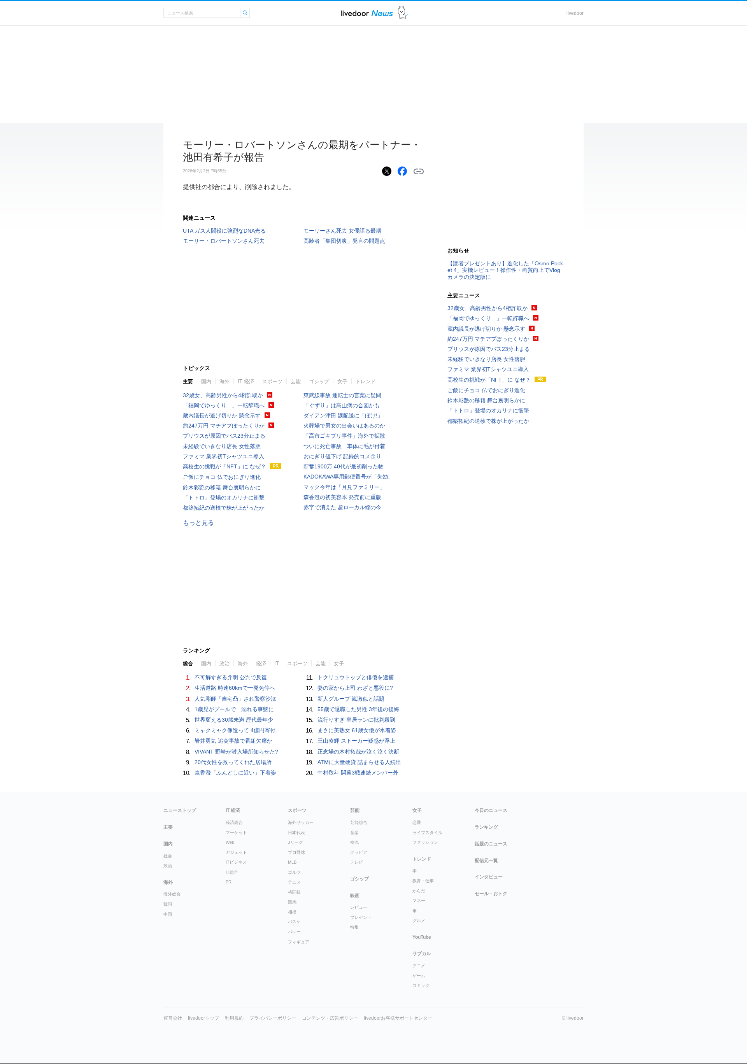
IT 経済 (246, 381)
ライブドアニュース (367, 13)
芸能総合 (358, 822)
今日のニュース (491, 810)
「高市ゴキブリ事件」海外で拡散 (344, 436)
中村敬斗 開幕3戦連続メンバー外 (357, 773)
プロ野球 (296, 852)
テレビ (356, 862)
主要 (188, 381)
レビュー (358, 907)
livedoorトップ (203, 1018)
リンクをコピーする (418, 171)
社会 (167, 856)
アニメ (418, 965)
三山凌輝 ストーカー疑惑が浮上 (356, 741)
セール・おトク (491, 893)
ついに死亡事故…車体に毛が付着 (344, 446)
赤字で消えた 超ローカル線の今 (342, 507)
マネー (418, 900)
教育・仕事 (423, 880)
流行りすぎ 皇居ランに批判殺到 (356, 720)
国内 (206, 381)
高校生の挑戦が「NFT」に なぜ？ (224, 466)
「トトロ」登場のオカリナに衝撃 (224, 497)
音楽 (354, 832)
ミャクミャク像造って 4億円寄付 (235, 730)
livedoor (575, 13)
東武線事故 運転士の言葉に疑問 (342, 395)
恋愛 (416, 822)
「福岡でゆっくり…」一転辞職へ (224, 405)
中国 (167, 914)
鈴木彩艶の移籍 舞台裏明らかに (222, 487)
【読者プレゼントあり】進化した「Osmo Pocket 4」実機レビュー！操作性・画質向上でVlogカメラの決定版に (505, 270)
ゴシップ (319, 381)
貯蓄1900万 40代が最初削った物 (343, 466)
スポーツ (272, 381)
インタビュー (489, 877)
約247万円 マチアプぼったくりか (224, 425)
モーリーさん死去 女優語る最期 (342, 231)
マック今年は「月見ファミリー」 (344, 487)
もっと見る (198, 522)
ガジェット (236, 852)
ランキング (486, 827)
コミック (421, 985)
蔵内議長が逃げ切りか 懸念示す (222, 415)
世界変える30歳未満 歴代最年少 (234, 720)
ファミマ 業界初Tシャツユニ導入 (223, 456)
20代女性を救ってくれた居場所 (233, 762)
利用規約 (234, 1018)
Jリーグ (295, 842)
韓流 (354, 842)
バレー (294, 931)
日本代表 (296, 832)
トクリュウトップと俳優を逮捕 (355, 677)
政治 (167, 865)
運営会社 (172, 1018)
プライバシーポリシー (272, 1018)
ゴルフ (294, 872)
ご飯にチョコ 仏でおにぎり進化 (222, 477)
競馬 (292, 901)
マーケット (236, 832)
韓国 (167, 904)
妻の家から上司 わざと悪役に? (355, 688)
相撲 (292, 912)
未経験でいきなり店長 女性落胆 (222, 446)
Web (230, 842)
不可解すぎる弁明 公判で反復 (231, 677)
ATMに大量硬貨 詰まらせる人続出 (359, 762)
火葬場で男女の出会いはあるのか (344, 425)
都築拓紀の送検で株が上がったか (224, 508)
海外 (224, 381)
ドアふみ (403, 13)
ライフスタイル (427, 832)
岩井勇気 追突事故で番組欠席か (233, 741)
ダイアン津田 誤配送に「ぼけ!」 (343, 415)
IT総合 (232, 872)
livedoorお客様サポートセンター (398, 1018)
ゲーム (418, 975)
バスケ (294, 921)
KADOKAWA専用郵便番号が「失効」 (348, 476)
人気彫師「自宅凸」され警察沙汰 (235, 699)
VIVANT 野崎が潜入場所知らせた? (236, 751)
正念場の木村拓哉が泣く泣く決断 (358, 751)
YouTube (421, 937)
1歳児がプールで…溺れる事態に (234, 709)
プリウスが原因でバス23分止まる (224, 436)
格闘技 (294, 892)
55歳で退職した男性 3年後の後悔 (358, 709)
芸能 (296, 381)
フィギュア (298, 942)
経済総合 (234, 822)
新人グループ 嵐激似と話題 (350, 699)
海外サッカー (301, 822)
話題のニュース (491, 844)
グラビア (358, 852)
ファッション (425, 842)
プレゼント (361, 917)
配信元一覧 (486, 860)
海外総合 (172, 894)
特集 (354, 927)
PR (228, 882)
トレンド (366, 381)
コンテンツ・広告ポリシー (330, 1018)
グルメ (418, 920)
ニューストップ (179, 810)
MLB (292, 862)
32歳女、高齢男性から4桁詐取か (223, 395)
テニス (294, 882)
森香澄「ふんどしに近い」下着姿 (235, 773)
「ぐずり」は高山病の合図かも (341, 405)
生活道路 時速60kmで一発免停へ (235, 688)
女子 (342, 381)
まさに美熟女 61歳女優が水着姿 (356, 730)
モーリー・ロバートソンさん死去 (224, 241)
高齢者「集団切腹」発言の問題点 (344, 241)
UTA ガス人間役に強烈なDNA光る (224, 231)
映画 (354, 895)
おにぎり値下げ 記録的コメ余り (342, 456)
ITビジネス (236, 862)
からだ (418, 891)
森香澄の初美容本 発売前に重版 (342, 497)
